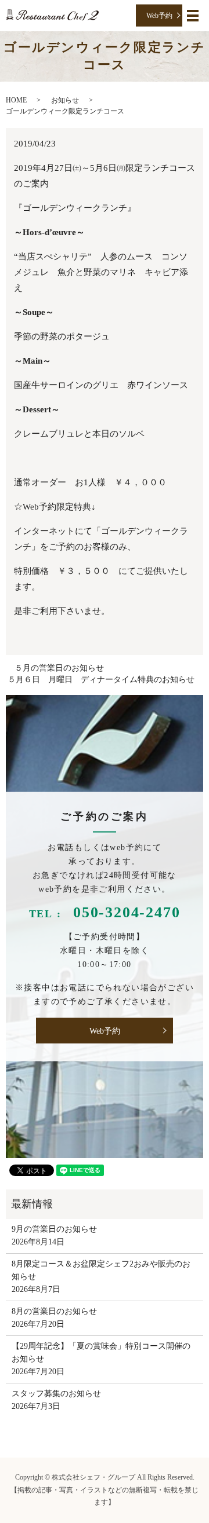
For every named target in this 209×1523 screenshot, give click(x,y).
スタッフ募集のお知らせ (56, 1393)
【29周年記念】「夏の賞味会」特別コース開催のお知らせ (101, 1352)
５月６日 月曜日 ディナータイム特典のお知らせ (101, 679)
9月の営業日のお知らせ (54, 1229)
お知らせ (65, 100)
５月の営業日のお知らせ (59, 668)
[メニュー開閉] (193, 15)
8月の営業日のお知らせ (54, 1311)
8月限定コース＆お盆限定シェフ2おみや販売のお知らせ (101, 1270)
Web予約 (159, 15)
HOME (16, 100)
